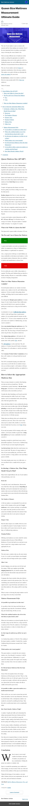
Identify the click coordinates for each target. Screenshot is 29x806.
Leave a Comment (14, 792)
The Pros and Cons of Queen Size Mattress (14, 95)
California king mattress (19, 312)
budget (20, 68)
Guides (9, 787)
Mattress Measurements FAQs (11, 127)
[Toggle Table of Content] (2, 89)
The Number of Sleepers (11, 115)
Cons (6, 100)
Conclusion (5, 154)
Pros (6, 97)
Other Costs (8, 124)
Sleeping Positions (9, 119)
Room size (7, 113)
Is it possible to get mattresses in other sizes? (15, 129)
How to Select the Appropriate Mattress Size (13, 106)
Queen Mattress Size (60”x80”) (10, 91)
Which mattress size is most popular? (14, 140)
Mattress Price (8, 122)
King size (21, 80)
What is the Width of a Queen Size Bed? (14, 93)
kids (16, 340)
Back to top (25, 799)
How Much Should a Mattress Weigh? (14, 151)
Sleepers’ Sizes (8, 117)
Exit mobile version (14, 804)
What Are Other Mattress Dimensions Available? (16, 103)
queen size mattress (6, 74)
